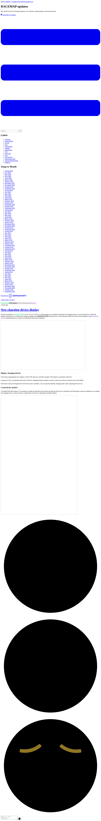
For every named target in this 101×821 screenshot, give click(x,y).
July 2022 (8, 252)
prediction (8, 153)
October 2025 (9, 187)
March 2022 (8, 259)
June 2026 (8, 174)
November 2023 (10, 226)
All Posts (7, 139)
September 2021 (10, 270)
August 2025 (9, 190)
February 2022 (9, 261)
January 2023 (9, 243)
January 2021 (9, 284)
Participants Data (10, 159)
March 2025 (8, 199)
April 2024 (8, 217)
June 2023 (8, 235)
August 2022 (9, 251)
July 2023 (8, 233)
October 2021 (9, 268)
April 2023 (8, 238)
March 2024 (8, 219)
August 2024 (9, 210)
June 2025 (8, 194)
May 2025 (8, 196)
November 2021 (10, 266)
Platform (7, 162)
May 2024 (8, 215)
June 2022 (8, 254)
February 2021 (9, 282)
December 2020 (10, 286)
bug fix (7, 143)
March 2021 (8, 281)
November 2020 (10, 288)
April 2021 (8, 279)
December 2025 (10, 183)
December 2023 (10, 224)
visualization (9, 146)
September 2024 (10, 208)
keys (6, 155)
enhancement (9, 141)
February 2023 (9, 242)
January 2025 (9, 203)
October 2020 (9, 290)
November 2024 (10, 204)
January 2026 (9, 181)
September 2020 (10, 291)
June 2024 (8, 213)
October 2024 (9, 206)
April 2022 (8, 258)
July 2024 (8, 211)
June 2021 (8, 275)
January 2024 (9, 222)
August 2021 (9, 272)
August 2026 (9, 171)
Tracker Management (11, 161)
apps (6, 145)
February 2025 (9, 201)
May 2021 (8, 277)
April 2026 (8, 178)
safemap (7, 148)
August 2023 (9, 231)
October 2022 (9, 247)
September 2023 (10, 229)
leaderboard (8, 150)
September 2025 (10, 188)
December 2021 (10, 265)
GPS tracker (8, 157)
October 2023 (9, 227)
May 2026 (8, 176)
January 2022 (9, 263)
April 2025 (8, 197)
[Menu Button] (50, 129)
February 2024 (9, 220)
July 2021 (8, 274)
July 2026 (8, 172)
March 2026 (8, 180)
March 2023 (8, 240)
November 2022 (10, 245)
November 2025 (10, 185)
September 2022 (10, 249)
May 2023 (8, 236)
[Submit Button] (20, 131)
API (6, 152)
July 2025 (8, 192)
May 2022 (8, 256)
